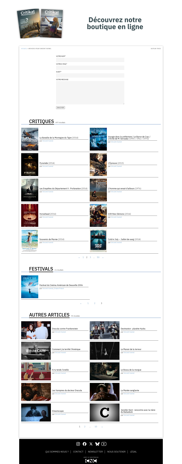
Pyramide (47, 163)
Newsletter (95, 451)
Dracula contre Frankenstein (65, 328)
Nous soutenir (116, 451)
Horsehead (47, 214)
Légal (133, 451)
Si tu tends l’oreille (60, 370)
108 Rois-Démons (119, 214)
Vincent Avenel (47, 141)
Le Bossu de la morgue (131, 370)
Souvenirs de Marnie (51, 239)
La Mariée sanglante (130, 390)
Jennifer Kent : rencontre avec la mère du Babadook (138, 411)
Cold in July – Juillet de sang (124, 239)
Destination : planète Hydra (133, 328)
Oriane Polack (59, 288)
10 (96, 426)
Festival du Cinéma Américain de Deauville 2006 (61, 285)
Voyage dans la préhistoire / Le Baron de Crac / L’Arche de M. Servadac (129, 137)
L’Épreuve (116, 163)
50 (98, 257)
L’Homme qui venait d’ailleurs (124, 188)
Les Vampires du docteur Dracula (67, 390)
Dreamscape (58, 411)
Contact (78, 451)
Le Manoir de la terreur (131, 349)
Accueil (24, 48)
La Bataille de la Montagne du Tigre (58, 137)
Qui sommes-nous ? (57, 451)
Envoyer (60, 108)
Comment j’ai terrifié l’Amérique (66, 349)
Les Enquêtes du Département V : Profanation (63, 188)
